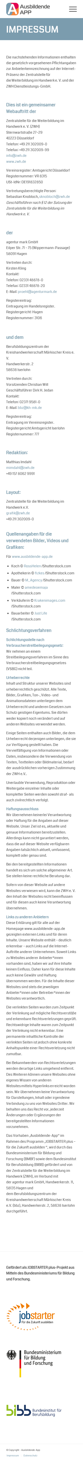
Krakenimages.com (49, 600)
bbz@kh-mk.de (30, 407)
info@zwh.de (16, 155)
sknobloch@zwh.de (54, 196)
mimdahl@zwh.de (20, 467)
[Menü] (71, 9)
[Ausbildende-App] (34, 9)
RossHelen (32, 566)
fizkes (39, 573)
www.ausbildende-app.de (32, 556)
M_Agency (33, 580)
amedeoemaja (36, 587)
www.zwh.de (16, 161)
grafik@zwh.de (18, 513)
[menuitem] (71, 9)
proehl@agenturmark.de (37, 291)
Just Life (41, 613)
